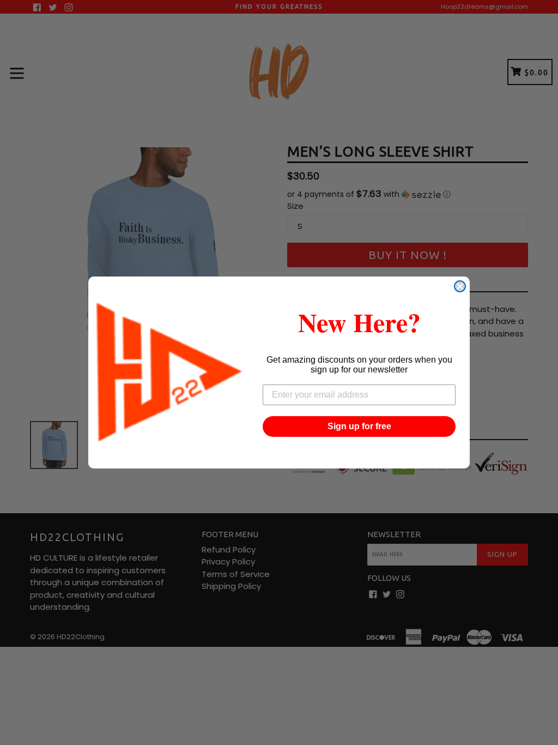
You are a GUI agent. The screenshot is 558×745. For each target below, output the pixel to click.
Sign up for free (359, 426)
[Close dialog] (459, 286)
